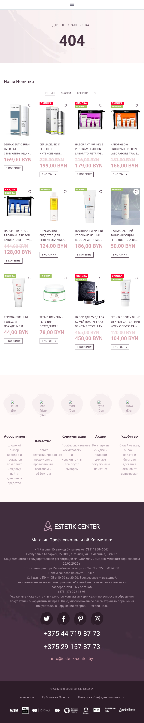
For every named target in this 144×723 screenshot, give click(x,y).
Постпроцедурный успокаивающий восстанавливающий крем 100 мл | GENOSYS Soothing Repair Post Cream (90, 235)
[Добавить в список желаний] (30, 105)
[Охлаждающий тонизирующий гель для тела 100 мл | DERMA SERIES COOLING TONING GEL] (125, 206)
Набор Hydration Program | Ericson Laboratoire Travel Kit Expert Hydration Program (18, 235)
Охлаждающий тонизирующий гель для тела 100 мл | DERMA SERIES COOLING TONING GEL (125, 235)
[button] (13, 168)
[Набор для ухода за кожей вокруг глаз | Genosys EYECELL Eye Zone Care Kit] (90, 292)
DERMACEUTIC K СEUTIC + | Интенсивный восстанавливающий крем (54, 149)
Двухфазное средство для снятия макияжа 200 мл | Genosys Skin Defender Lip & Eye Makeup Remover (54, 235)
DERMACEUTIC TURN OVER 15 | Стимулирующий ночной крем (17, 149)
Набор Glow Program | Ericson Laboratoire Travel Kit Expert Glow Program (125, 149)
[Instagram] (97, 618)
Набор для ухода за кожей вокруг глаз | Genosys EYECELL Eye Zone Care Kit (89, 322)
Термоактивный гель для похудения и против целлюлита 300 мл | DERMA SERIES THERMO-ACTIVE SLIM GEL (54, 322)
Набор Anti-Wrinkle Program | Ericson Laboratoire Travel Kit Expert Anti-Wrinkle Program (89, 149)
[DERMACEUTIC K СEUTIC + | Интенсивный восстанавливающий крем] (54, 120)
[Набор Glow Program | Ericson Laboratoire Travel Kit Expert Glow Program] (125, 120)
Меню (72, 5)
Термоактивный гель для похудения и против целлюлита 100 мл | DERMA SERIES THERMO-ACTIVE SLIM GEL (18, 322)
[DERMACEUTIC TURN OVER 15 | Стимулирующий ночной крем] (19, 120)
